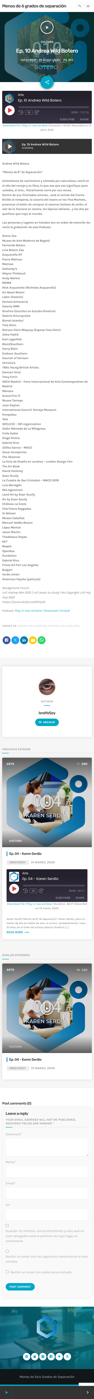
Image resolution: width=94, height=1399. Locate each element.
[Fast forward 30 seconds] (37, 112)
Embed (65, 611)
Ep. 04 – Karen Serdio (25, 854)
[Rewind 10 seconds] (21, 112)
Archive (46, 722)
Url (8, 1205)
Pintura (53, 626)
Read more (18, 932)
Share (84, 119)
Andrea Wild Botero (32, 626)
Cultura (47, 41)
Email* (11, 1183)
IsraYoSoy (29, 60)
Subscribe (67, 119)
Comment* (14, 1134)
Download (51, 611)
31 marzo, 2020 (43, 862)
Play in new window (35, 125)
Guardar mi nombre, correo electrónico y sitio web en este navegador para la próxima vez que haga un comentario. (45, 1236)
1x (28, 112)
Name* (11, 1162)
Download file (11, 125)
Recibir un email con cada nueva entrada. (41, 1272)
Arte (76, 626)
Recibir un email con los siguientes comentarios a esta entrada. (47, 1258)
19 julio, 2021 (49, 60)
